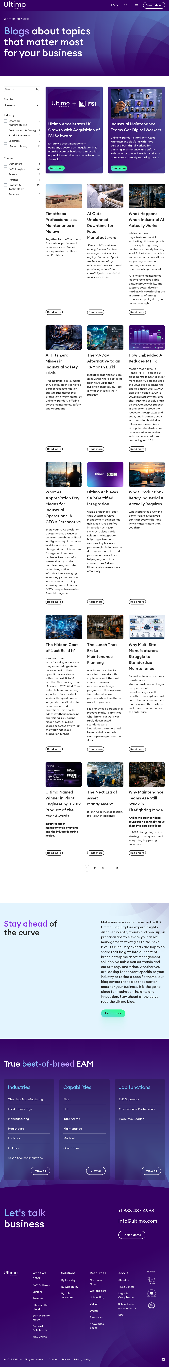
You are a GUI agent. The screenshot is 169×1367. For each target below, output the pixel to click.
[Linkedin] (163, 1360)
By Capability (69, 1287)
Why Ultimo (40, 1337)
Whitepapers (98, 1291)
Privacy (66, 1359)
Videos (94, 1304)
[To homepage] (15, 5)
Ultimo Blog (97, 1297)
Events (94, 1310)
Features (38, 1298)
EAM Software (41, 1285)
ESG (120, 1314)
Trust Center (126, 1287)
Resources (96, 1317)
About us (123, 1280)
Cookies (53, 1359)
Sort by (8, 99)
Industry (9, 115)
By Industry (68, 1280)
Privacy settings (83, 1359)
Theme (8, 158)
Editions (37, 1292)
